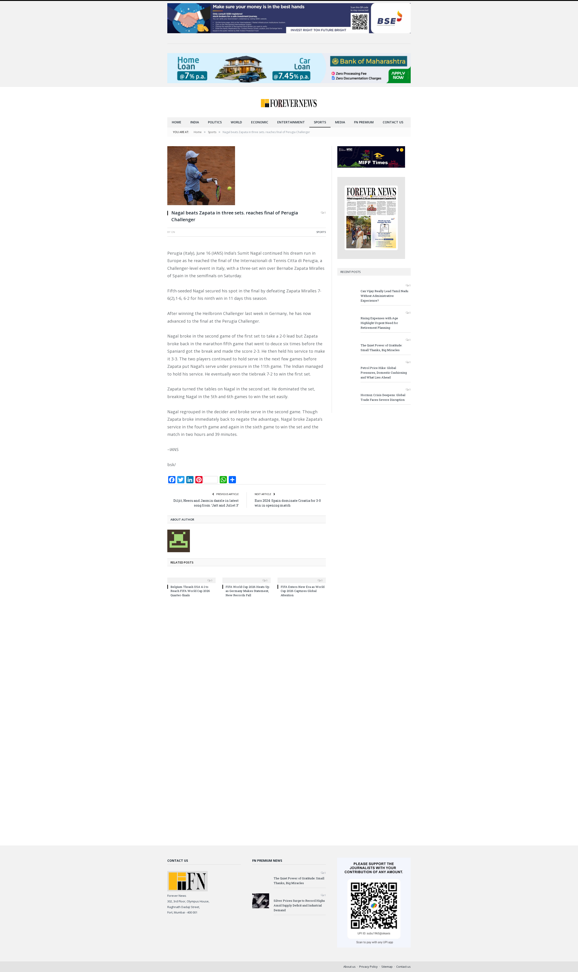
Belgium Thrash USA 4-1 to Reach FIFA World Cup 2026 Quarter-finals (190, 591)
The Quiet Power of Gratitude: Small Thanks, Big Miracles (381, 347)
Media (340, 122)
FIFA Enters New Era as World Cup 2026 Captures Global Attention (302, 591)
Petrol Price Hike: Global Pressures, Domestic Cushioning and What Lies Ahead (384, 372)
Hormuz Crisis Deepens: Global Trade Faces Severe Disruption (383, 397)
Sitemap (387, 967)
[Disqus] (246, 661)
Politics (215, 122)
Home (176, 122)
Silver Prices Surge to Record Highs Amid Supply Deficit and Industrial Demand (299, 905)
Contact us (393, 122)
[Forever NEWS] (289, 102)
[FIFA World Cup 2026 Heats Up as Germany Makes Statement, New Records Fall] (246, 577)
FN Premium (364, 122)
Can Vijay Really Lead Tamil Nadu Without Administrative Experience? (384, 296)
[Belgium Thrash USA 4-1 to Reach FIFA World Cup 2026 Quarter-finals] (191, 577)
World (236, 122)
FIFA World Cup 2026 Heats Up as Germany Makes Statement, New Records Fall (247, 591)
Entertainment (291, 122)
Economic (259, 122)
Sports (320, 122)
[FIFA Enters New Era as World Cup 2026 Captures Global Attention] (301, 577)
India (194, 122)
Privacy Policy (368, 967)
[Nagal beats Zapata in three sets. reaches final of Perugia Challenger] (246, 176)
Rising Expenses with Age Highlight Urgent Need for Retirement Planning (379, 323)
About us (349, 967)
